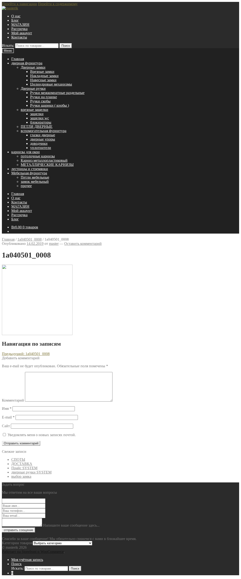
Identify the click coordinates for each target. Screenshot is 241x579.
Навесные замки (43, 80)
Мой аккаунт (21, 33)
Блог (15, 20)
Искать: (8, 45)
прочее (26, 186)
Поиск (65, 45)
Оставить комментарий (83, 244)
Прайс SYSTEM (24, 468)
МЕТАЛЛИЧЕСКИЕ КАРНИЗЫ (47, 165)
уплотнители (40, 148)
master (54, 244)
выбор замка (21, 476)
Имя (7, 409)
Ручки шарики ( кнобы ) (49, 105)
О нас (15, 16)
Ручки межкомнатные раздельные (57, 93)
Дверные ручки (33, 88)
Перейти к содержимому (58, 4)
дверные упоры (42, 139)
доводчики (39, 143)
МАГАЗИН (20, 25)
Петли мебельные (35, 177)
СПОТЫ (18, 460)
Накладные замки (44, 76)
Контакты (19, 37)
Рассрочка (19, 29)
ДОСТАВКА (21, 464)
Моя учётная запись (27, 560)
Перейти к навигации (19, 4)
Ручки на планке (43, 97)
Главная (17, 59)
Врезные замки (42, 72)
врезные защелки (34, 110)
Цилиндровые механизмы (51, 84)
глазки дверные (42, 135)
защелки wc (39, 118)
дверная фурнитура (26, 63)
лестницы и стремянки (29, 169)
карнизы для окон (25, 152)
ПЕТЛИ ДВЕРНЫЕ (36, 127)
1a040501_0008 (29, 239)
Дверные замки (33, 67)
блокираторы (40, 122)
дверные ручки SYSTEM (31, 472)
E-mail (8, 417)
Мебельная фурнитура (29, 173)
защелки (37, 114)
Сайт (6, 426)
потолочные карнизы (38, 156)
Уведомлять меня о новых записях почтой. (42, 435)
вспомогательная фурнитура (43, 131)
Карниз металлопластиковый (44, 160)
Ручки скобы (40, 101)
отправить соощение (18, 530)
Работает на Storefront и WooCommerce (33, 552)
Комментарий (13, 400)
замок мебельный (35, 182)
